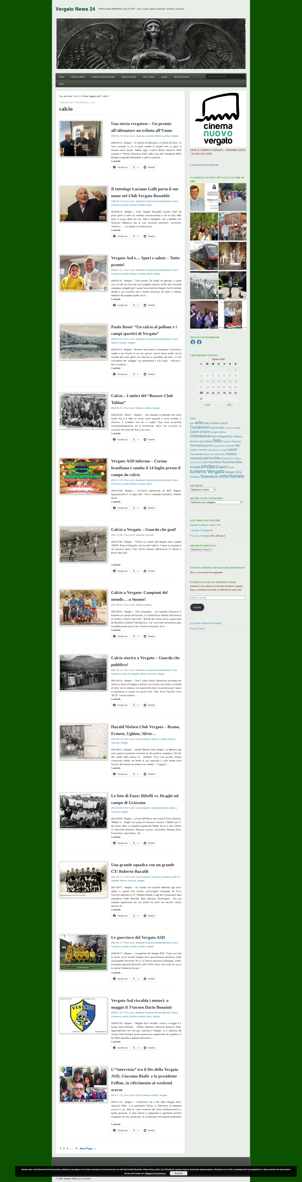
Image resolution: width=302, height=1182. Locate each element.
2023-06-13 (116, 201)
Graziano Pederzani (232, 441)
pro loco (209, 462)
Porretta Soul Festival (231, 458)
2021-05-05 (116, 807)
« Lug (207, 404)
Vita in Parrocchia (181, 76)
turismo (198, 470)
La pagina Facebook (204, 165)
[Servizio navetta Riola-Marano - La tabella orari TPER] (204, 256)
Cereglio (214, 432)
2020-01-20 (116, 1012)
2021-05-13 (116, 738)
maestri (232, 449)
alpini (192, 423)
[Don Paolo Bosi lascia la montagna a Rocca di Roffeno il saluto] (204, 315)
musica (231, 453)
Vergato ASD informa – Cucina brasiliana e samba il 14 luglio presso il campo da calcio (146, 468)
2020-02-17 (116, 942)
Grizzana (196, 445)
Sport (61, 83)
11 (76, 1148)
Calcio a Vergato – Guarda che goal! (143, 529)
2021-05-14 (116, 669)
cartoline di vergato (232, 428)
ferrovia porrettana (201, 441)
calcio (224, 423)
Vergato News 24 (75, 8)
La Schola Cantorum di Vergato (206, 623)
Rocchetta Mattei (232, 462)
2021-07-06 (116, 534)
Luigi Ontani (212, 449)
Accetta (179, 1173)
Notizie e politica (78, 76)
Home (61, 76)
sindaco (209, 466)
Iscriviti (197, 607)
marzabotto (196, 454)
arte (199, 422)
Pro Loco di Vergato (200, 535)
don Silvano (235, 436)
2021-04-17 (116, 876)
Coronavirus (200, 435)
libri (237, 445)
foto (217, 440)
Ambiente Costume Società (103, 76)
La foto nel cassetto (130, 673)
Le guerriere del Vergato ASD (138, 937)
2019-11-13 (116, 1095)
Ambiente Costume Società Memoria (153, 201)
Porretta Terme (196, 462)
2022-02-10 (116, 407)
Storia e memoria (129, 76)
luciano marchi (198, 449)
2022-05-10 (116, 338)
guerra (208, 445)
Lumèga (222, 449)
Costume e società (144, 135)
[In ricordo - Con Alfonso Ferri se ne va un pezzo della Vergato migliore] (204, 197)
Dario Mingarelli (220, 436)
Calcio (175, 201)
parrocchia (212, 457)
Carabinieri (200, 427)
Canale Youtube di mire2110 (204, 524)
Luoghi (164, 76)
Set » (230, 404)
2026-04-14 (116, 135)
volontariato (232, 475)
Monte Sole (208, 454)
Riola (218, 462)
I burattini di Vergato (200, 530)
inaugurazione (219, 445)
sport (223, 466)
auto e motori (211, 423)
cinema (222, 431)
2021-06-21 (116, 604)
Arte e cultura (148, 76)
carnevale (217, 427)
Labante (230, 445)
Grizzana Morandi (160, 807)
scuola (195, 466)
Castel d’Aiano (200, 431)
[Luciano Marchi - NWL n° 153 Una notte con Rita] (232, 256)
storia (231, 467)
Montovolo (220, 454)
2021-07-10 (116, 480)
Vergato (175, 135)
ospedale (196, 458)
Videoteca (209, 476)
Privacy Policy (197, 628)
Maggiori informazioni (156, 1173)
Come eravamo (143, 738)
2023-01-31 (116, 269)
